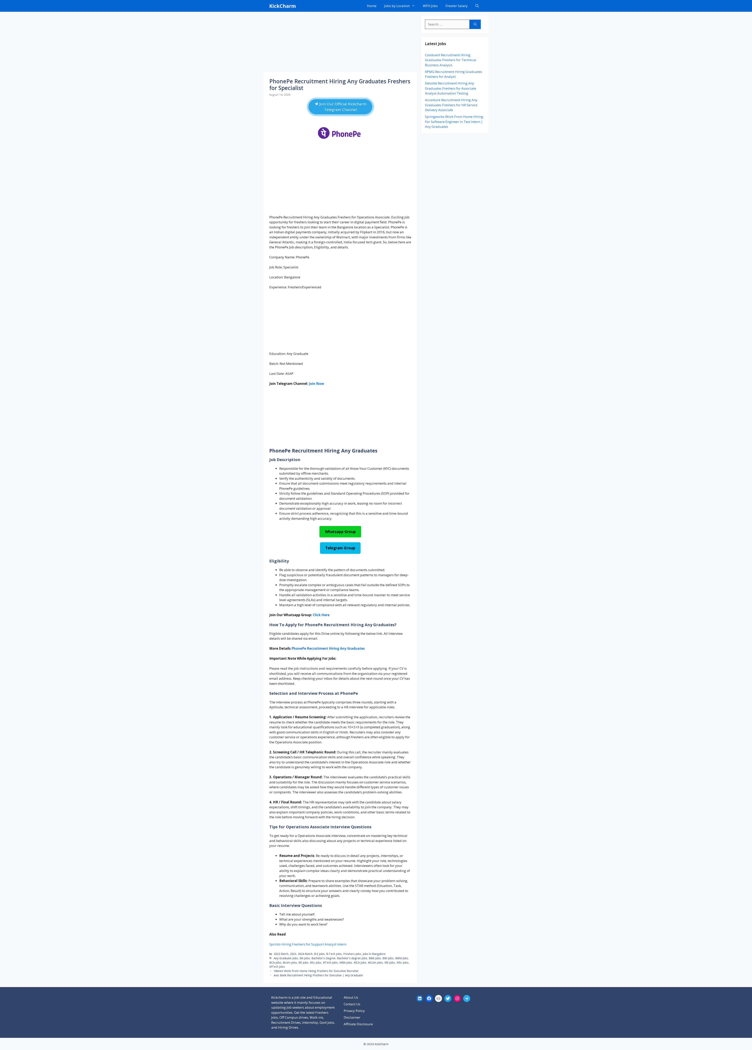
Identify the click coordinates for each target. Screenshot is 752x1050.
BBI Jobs (388, 958)
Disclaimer (352, 1017)
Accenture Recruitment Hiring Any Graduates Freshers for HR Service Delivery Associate (451, 105)
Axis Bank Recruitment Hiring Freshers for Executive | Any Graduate (318, 975)
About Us (351, 997)
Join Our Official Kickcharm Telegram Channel (342, 107)
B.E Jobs (319, 954)
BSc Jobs (315, 962)
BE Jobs (303, 962)
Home (371, 6)
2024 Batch (305, 954)
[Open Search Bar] (477, 6)
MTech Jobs (277, 966)
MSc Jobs (403, 962)
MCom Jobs (375, 962)
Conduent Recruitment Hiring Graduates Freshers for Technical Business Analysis (450, 60)
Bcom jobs (290, 962)
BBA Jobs (375, 958)
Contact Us (352, 1004)
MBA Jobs (345, 962)
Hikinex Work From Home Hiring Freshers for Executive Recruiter (316, 971)
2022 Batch (281, 954)
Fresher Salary (457, 6)
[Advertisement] (340, 43)
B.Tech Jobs (334, 954)
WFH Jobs (430, 6)
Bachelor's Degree (323, 958)
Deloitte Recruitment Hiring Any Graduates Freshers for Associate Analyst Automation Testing (450, 88)
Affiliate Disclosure (358, 1024)
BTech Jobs (330, 962)
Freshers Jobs (352, 954)
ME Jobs (389, 962)
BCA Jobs (275, 962)
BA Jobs (305, 958)
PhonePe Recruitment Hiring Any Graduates (328, 648)
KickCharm (282, 6)
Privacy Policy (354, 1010)
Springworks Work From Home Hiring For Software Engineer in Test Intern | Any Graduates (454, 121)
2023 (293, 954)
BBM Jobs (401, 958)
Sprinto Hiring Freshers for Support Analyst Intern (307, 944)
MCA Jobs (360, 962)
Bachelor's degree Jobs (352, 958)
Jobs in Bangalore (374, 954)
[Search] (475, 24)
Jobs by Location (397, 6)
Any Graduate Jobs (286, 958)
